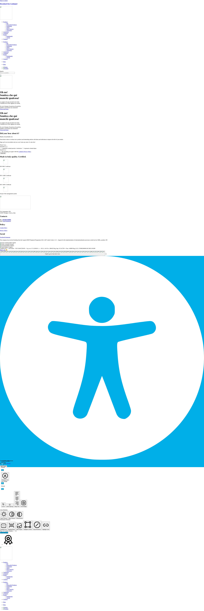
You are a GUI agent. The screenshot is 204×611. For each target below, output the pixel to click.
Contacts (5, 39)
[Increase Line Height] (2, 483)
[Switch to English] (5, 68)
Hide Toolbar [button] (3, 466)
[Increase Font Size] (2, 464)
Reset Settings (4, 532)
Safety (8, 27)
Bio (7, 23)
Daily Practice (9, 29)
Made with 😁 (3, 250)
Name (1, 145)
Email (1, 150)
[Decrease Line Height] (2, 489)
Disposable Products (11, 24)
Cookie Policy (3, 228)
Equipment (9, 26)
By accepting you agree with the (16, 151)
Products (5, 22)
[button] (106, 254)
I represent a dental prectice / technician (12, 148)
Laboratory (9, 30)
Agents (8, 37)
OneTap (8, 463)
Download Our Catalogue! (8, 4)
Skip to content (4, 0)
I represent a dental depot (30, 148)
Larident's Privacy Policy (24, 151)
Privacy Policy (3, 230)
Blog (4, 61)
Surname (2, 146)
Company (5, 33)
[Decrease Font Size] (2, 470)
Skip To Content (4, 531)
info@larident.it (7, 221)
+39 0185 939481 (6, 219)
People (5, 35)
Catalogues (6, 32)
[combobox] (7, 73)
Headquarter (9, 36)
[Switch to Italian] (5, 67)
